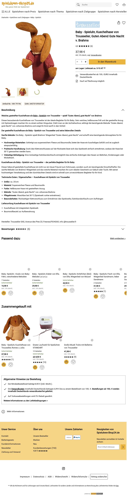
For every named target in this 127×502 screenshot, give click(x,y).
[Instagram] (63, 468)
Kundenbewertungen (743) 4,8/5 (44, 449)
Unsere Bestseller (40, 436)
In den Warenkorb (107, 61)
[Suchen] (79, 4)
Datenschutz (38, 476)
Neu (35, 444)
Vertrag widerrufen (99, 476)
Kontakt (4, 436)
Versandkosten (96, 55)
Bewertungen (15, 229)
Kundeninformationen (11, 444)
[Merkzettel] (117, 4)
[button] (118, 23)
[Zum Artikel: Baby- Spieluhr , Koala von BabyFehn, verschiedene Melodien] (16, 257)
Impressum (25, 476)
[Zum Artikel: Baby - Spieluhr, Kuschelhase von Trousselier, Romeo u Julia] (16, 328)
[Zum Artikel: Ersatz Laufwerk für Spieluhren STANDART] (48, 328)
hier (117, 486)
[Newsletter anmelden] (123, 447)
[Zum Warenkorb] (124, 4)
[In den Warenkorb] (3, 293)
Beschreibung (8, 110)
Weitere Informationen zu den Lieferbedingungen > (26, 400)
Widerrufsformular (79, 476)
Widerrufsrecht (61, 476)
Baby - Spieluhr (36, 17)
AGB (50, 476)
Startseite (4, 17)
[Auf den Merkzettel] (124, 23)
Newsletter (6, 448)
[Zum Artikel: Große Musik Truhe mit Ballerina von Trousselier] (79, 328)
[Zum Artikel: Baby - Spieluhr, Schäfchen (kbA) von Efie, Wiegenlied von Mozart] (77, 257)
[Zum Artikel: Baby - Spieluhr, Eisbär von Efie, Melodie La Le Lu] (47, 257)
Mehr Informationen (15, 411)
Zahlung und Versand (10, 452)
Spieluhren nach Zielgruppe (19, 17)
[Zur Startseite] (17, 4)
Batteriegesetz (7, 440)
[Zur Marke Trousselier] (88, 24)
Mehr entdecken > (118, 238)
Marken (36, 440)
